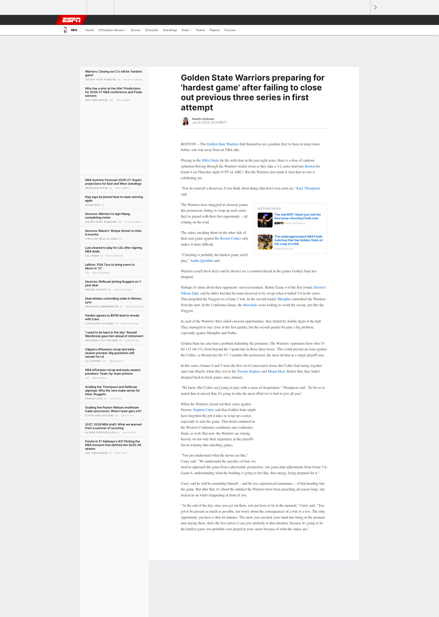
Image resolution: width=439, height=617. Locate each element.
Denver (318, 287)
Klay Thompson (308, 188)
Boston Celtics (230, 238)
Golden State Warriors (223, 143)
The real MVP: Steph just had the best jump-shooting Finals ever (297, 216)
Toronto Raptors (249, 371)
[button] (365, 20)
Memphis (284, 298)
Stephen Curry (203, 409)
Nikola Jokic (190, 293)
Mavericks (250, 304)
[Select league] (73, 7)
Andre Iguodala (201, 260)
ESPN (71, 20)
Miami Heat (276, 371)
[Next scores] (375, 7)
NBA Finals (210, 160)
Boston (310, 166)
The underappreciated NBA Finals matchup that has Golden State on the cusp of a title (298, 240)
